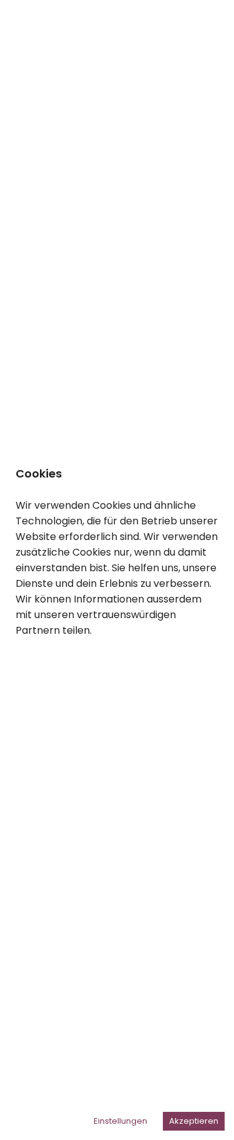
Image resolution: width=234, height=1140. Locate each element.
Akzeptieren (193, 1121)
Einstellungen (120, 1121)
